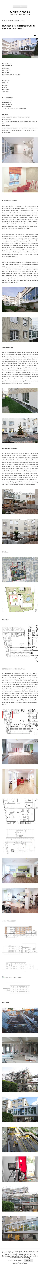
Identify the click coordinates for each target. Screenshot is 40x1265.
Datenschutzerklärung (20, 1263)
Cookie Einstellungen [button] (15, 1260)
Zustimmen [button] (29, 1260)
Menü (20, 6)
